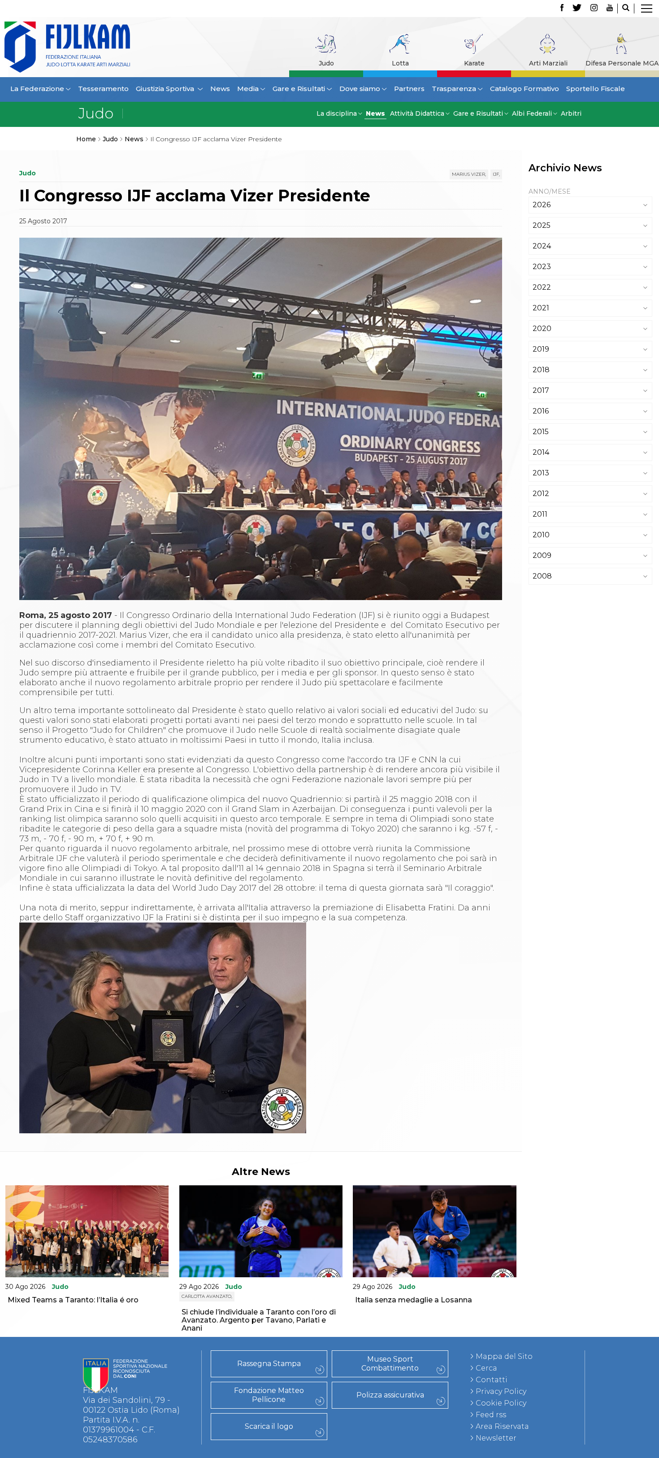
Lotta (400, 63)
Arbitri (571, 113)
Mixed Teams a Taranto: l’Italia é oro (73, 1300)
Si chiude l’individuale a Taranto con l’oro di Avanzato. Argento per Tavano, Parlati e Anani (259, 1320)
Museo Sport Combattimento (390, 1363)
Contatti (491, 1379)
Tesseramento (103, 88)
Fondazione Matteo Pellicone (269, 1395)
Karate (474, 63)
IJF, (496, 174)
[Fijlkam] (72, 47)
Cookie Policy (501, 1403)
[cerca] (625, 8)
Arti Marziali (548, 63)
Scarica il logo (269, 1426)
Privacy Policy (501, 1391)
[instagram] (594, 8)
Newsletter (496, 1438)
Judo (326, 63)
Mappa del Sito (504, 1356)
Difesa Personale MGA (622, 63)
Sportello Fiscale (595, 88)
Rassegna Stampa (269, 1363)
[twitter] (577, 8)
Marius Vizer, (469, 174)
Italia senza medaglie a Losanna (413, 1300)
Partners (409, 88)
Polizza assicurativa (390, 1395)
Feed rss (491, 1414)
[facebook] (562, 8)
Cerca (486, 1368)
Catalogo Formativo (524, 88)
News (220, 88)
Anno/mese (550, 191)
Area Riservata (502, 1426)
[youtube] (609, 8)
